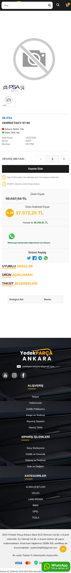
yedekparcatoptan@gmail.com (38, 366)
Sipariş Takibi (35, 427)
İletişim (35, 396)
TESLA (35, 517)
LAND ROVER (35, 499)
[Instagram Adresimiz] (14, 375)
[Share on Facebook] (34, 258)
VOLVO (35, 493)
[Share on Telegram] (40, 258)
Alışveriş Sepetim (36, 421)
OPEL (36, 511)
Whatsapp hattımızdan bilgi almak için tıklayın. (29, 243)
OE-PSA (7, 118)
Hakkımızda (35, 403)
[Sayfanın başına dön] (62, 548)
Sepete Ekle (35, 168)
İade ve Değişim (35, 466)
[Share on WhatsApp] (46, 258)
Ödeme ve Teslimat (35, 460)
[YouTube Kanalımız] (5, 375)
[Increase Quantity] (64, 159)
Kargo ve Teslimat (35, 415)
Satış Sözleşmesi (35, 448)
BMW (35, 505)
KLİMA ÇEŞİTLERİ (35, 487)
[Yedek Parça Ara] (49, 5)
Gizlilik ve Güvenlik (35, 454)
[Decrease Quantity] (41, 159)
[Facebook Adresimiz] (23, 375)
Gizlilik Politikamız (35, 409)
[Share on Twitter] (29, 258)
